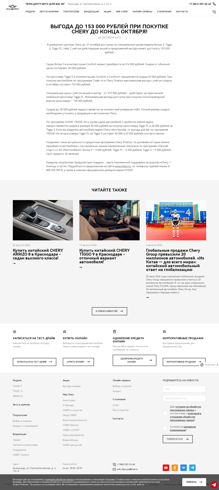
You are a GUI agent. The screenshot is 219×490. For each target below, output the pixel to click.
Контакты (182, 12)
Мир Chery (122, 12)
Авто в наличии (49, 12)
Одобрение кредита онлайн (131, 360)
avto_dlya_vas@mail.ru (127, 469)
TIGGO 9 (17, 386)
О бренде (68, 405)
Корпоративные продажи (181, 362)
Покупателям (71, 12)
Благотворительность (75, 420)
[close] (217, 365)
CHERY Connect (21, 455)
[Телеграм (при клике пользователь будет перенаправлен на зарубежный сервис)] (192, 467)
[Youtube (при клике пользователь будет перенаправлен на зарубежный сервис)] (166, 467)
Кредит (117, 391)
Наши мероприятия (73, 435)
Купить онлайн (75, 362)
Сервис (17, 440)
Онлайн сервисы (142, 12)
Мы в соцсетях (121, 410)
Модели (30, 12)
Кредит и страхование (25, 426)
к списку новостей (106, 311)
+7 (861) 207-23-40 (126, 464)
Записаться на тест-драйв (31, 362)
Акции (107, 12)
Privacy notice (210, 365)
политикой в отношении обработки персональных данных (185, 416)
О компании (164, 12)
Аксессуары (69, 400)
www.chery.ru (123, 166)
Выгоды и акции (71, 386)
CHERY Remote (71, 425)
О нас (116, 405)
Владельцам (91, 12)
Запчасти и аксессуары (25, 445)
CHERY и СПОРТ (71, 430)
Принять (191, 482)
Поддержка (19, 450)
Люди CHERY (70, 415)
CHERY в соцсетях (72, 410)
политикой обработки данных (59, 479)
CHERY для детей (72, 445)
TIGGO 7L (18, 391)
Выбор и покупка (22, 421)
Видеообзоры (70, 440)
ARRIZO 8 (17, 396)
